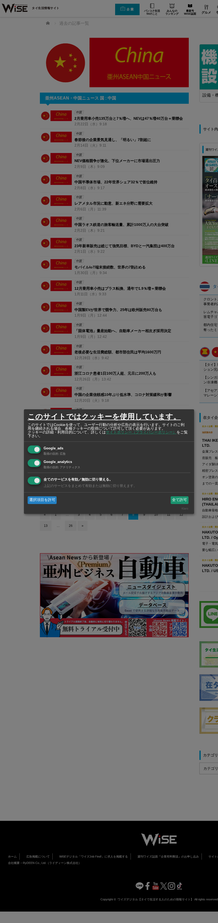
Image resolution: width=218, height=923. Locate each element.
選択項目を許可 (42, 500)
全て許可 (179, 500)
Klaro (185, 508)
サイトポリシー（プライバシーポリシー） (141, 432)
